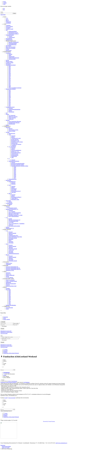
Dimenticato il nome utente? (6, 332)
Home (4, 1)
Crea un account (4, 333)
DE (4, 8)
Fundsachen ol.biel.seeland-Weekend (8, 382)
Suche (4, 318)
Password (15, 324)
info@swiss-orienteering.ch (61, 443)
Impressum (3, 445)
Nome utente (16, 323)
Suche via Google (5, 447)
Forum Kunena (51, 421)
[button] (4, 16)
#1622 (9, 381)
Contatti (5, 2)
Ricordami (4, 326)
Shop (4, 4)
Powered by (45, 421)
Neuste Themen (6, 319)
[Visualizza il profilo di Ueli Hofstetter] (3, 374)
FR (4, 9)
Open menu (3, 14)
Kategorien (5, 317)
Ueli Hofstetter (6, 372)
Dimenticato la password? (6, 331)
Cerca (2, 12)
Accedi (2, 328)
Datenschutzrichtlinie (6, 446)
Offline (4, 375)
